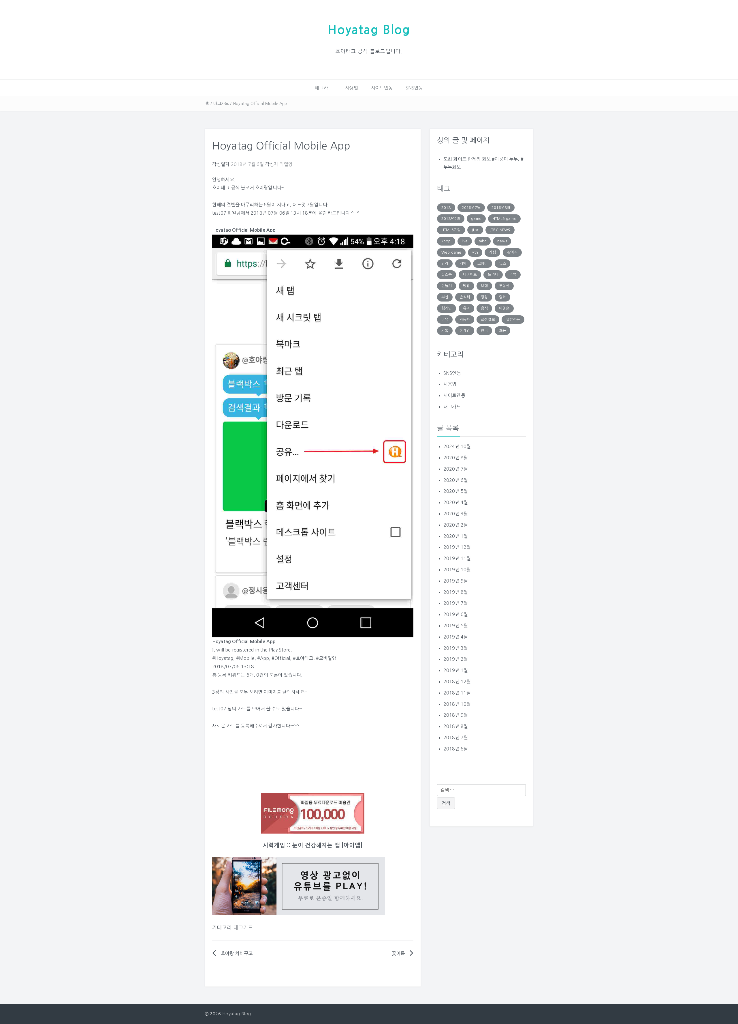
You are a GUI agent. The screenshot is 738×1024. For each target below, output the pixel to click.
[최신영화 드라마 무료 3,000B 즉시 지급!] (312, 813)
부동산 (504, 286)
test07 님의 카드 (229, 708)
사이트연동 (382, 87)
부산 (444, 297)
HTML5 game (504, 218)
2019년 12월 (457, 547)
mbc (482, 241)
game (476, 218)
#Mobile (245, 658)
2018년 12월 (457, 681)
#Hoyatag (222, 658)
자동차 (465, 319)
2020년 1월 (455, 536)
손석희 (465, 297)
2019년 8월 (455, 592)
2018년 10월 (457, 704)
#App (263, 658)
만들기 (446, 286)
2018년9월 (450, 218)
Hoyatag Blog (369, 30)
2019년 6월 (455, 614)
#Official (281, 658)
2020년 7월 (455, 469)
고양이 (482, 263)
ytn (475, 252)
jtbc (475, 230)
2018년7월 (471, 207)
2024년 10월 (457, 446)
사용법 (351, 87)
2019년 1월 (455, 670)
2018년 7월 (455, 737)
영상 (484, 297)
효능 (502, 330)
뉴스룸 (446, 274)
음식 (484, 308)
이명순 (504, 308)
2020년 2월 (455, 525)
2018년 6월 (455, 748)
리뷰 (512, 274)
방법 (466, 286)
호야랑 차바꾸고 (237, 953)
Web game (451, 252)
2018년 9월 (455, 715)
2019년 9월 (455, 581)
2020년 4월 (455, 502)
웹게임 (446, 308)
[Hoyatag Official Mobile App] (312, 435)
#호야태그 (303, 658)
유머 (466, 308)
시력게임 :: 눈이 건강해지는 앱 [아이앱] (313, 845)
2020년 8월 (455, 457)
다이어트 (470, 274)
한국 (484, 330)
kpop (446, 241)
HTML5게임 (451, 230)
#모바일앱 (326, 658)
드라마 (493, 274)
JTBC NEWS (500, 230)
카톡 (444, 330)
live (465, 241)
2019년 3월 (455, 648)
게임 (463, 263)
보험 (484, 286)
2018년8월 (501, 207)
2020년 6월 (455, 480)
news (502, 241)
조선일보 (488, 319)
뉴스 (502, 263)
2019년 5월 (455, 625)
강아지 (512, 252)
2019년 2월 (455, 659)
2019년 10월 (457, 569)
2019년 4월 (455, 636)
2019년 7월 (455, 603)
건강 (444, 263)
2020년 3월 (455, 513)
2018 (446, 207)
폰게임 (465, 330)
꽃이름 (398, 953)
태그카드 (323, 87)
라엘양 (285, 164)
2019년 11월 (457, 558)
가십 (492, 252)
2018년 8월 (455, 726)
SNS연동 (414, 87)
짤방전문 (513, 319)
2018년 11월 (457, 692)
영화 (502, 297)
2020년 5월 (455, 491)
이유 (444, 319)
